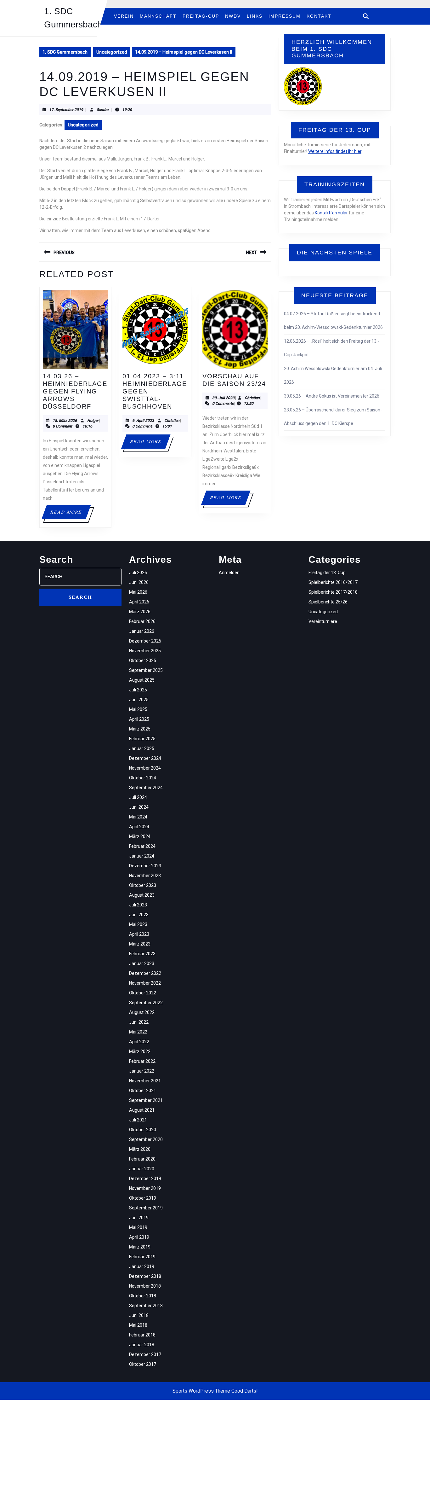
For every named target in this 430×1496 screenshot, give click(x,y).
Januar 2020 (141, 1168)
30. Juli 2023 (223, 398)
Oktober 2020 (142, 1129)
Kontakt (319, 16)
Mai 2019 (138, 1227)
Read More (70, 514)
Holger (93, 420)
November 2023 (145, 875)
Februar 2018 (142, 1334)
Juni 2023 (139, 914)
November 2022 (145, 983)
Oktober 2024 (142, 777)
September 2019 (146, 1207)
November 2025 (145, 650)
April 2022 (139, 1041)
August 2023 (142, 895)
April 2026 (139, 601)
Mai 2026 (138, 592)
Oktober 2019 (142, 1198)
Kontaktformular (331, 212)
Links (255, 16)
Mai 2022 (138, 1031)
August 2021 (142, 1110)
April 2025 (139, 719)
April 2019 (139, 1237)
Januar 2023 (141, 963)
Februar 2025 (142, 738)
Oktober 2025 (142, 660)
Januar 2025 (141, 748)
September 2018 (146, 1305)
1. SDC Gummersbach (65, 52)
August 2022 (142, 1012)
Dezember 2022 (145, 973)
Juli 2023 (138, 904)
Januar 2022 (141, 1071)
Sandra (102, 110)
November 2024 (145, 768)
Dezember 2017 (145, 1354)
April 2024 (139, 826)
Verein (124, 16)
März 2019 (139, 1246)
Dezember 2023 (145, 865)
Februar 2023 (142, 953)
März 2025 (139, 728)
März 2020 (139, 1149)
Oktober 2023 (142, 885)
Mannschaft (158, 16)
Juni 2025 (139, 699)
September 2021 (146, 1100)
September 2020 (146, 1139)
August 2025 (142, 680)
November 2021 (145, 1080)
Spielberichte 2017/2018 (333, 592)
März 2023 (139, 943)
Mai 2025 (138, 709)
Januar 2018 (141, 1344)
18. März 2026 (65, 420)
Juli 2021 (138, 1119)
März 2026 (139, 611)
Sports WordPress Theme (201, 1391)
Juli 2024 (138, 797)
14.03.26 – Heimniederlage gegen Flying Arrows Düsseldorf (75, 391)
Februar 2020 (142, 1158)
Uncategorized (111, 52)
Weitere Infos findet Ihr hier (334, 151)
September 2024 (146, 787)
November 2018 (145, 1286)
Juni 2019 (139, 1217)
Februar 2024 (142, 846)
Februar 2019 (142, 1256)
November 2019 (145, 1188)
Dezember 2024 (145, 758)
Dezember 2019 (145, 1178)
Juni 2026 (139, 582)
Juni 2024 (139, 807)
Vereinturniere (322, 621)
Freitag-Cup (201, 16)
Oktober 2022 (142, 992)
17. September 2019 (66, 110)
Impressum (285, 16)
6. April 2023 (143, 420)
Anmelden (229, 572)
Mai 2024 (138, 816)
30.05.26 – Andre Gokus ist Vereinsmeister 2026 (331, 396)
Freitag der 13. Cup (327, 572)
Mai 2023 (138, 924)
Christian (171, 420)
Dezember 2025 (145, 640)
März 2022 (139, 1051)
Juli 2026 (138, 572)
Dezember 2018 (145, 1276)
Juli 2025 (138, 689)
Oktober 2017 (142, 1364)
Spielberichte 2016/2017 (333, 582)
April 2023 (139, 934)
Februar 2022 (142, 1061)
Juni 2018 (139, 1315)
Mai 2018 (138, 1325)
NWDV (233, 16)
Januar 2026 (141, 631)
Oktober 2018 (142, 1295)
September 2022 (146, 1002)
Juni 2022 (139, 1022)
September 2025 (146, 670)
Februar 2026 (142, 621)
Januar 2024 (141, 856)
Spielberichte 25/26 (328, 601)
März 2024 (139, 836)
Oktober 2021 (142, 1090)
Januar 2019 (141, 1266)
